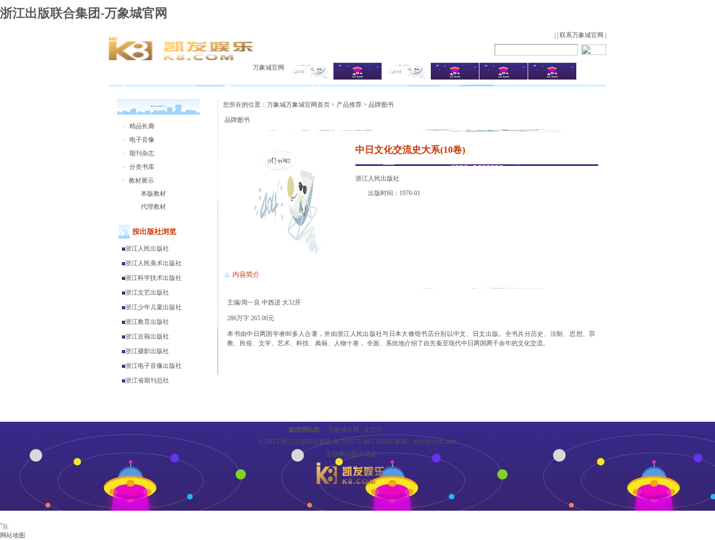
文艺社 (373, 429)
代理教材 (153, 206)
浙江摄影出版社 (147, 351)
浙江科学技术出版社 (153, 278)
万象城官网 (268, 67)
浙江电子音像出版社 (153, 365)
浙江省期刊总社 (147, 380)
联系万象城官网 (582, 35)
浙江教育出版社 (147, 321)
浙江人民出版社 (147, 248)
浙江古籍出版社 (147, 336)
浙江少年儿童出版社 (153, 307)
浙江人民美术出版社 (153, 263)
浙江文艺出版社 (147, 292)
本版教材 (153, 193)
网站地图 (12, 535)
